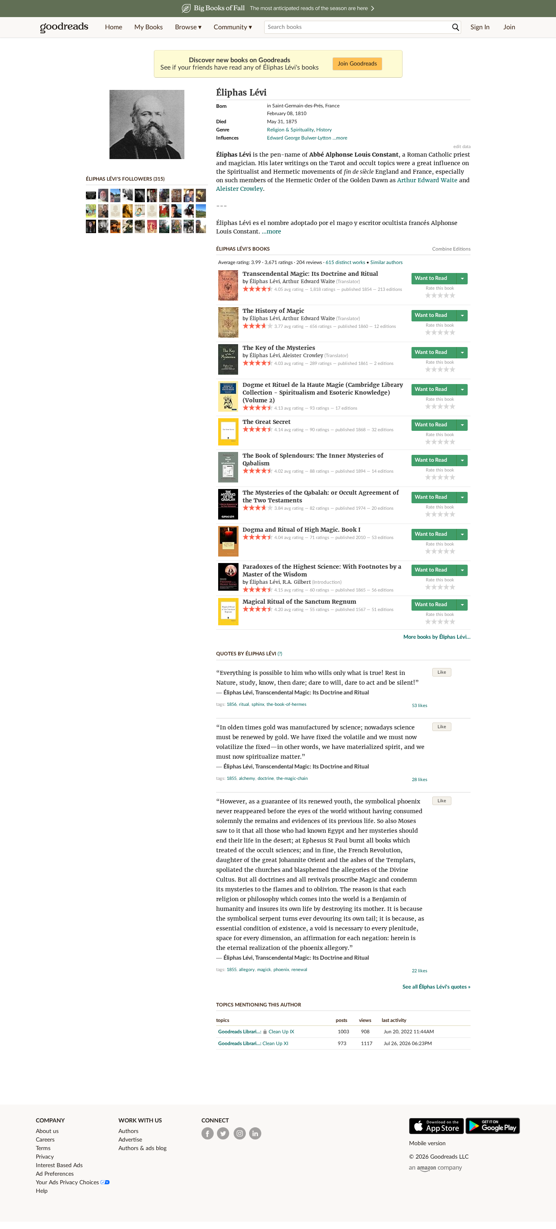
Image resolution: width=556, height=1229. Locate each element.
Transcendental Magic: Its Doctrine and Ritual (312, 693)
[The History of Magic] (228, 336)
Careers (45, 1140)
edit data (462, 146)
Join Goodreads (357, 64)
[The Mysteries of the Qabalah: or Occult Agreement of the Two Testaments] (228, 517)
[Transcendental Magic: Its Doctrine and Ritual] (228, 299)
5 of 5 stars (452, 295)
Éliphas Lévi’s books (243, 249)
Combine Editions (451, 249)
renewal (299, 969)
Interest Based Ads (59, 1165)
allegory (247, 969)
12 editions (385, 326)
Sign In (480, 27)
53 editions (383, 537)
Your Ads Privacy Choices (68, 1182)
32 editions (383, 430)
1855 (231, 778)
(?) (280, 653)
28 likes (419, 779)
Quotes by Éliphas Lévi (246, 653)
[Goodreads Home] (64, 27)
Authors (128, 1131)
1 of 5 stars (428, 295)
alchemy (247, 778)
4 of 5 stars (446, 295)
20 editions (383, 508)
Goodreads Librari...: (239, 1031)
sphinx (258, 704)
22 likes (419, 971)
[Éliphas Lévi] (146, 157)
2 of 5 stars (434, 295)
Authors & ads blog (142, 1148)
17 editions (346, 408)
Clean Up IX (281, 1031)
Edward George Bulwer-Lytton (299, 137)
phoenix (281, 969)
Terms (43, 1148)
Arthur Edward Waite (427, 180)
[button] (188, 27)
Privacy (45, 1157)
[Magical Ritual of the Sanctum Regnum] (228, 623)
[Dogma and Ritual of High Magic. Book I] (228, 554)
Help (42, 1191)
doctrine (266, 778)
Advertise (130, 1140)
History (324, 129)
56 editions (383, 590)
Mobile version (427, 1143)
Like (442, 672)
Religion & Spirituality (290, 129)
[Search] (456, 27)
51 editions (383, 609)
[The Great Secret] (228, 443)
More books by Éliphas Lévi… (437, 637)
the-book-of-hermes (286, 704)
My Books (148, 27)
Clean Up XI (275, 1043)
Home (113, 27)
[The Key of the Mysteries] (228, 373)
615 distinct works (345, 262)
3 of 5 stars (440, 295)
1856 (231, 704)
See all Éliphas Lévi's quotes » (437, 987)
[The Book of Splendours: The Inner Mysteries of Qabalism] (228, 480)
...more (340, 137)
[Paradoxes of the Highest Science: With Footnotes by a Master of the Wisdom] (228, 589)
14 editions (383, 471)
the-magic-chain (292, 778)
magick (264, 969)
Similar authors (386, 262)
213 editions (390, 289)
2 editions (384, 363)
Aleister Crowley (239, 188)
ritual (244, 704)
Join (509, 27)
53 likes (419, 705)
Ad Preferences (55, 1174)
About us (47, 1131)
